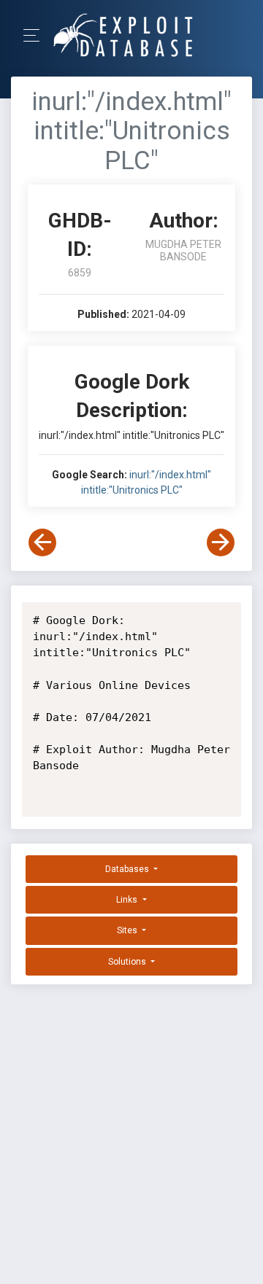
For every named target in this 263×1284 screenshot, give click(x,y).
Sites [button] (128, 930)
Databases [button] (128, 869)
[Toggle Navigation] (36, 35)
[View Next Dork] (221, 542)
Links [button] (128, 900)
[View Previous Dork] (42, 542)
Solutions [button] (128, 962)
